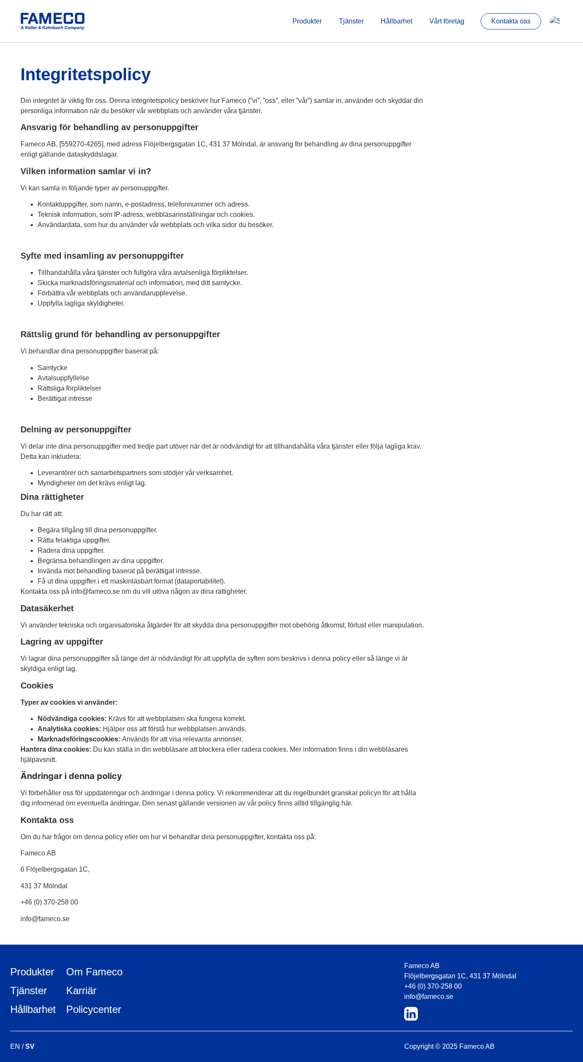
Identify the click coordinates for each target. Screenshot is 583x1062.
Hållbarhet (396, 21)
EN (15, 1046)
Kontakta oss (511, 21)
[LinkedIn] (411, 1014)
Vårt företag (446, 21)
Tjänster (351, 21)
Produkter (307, 21)
